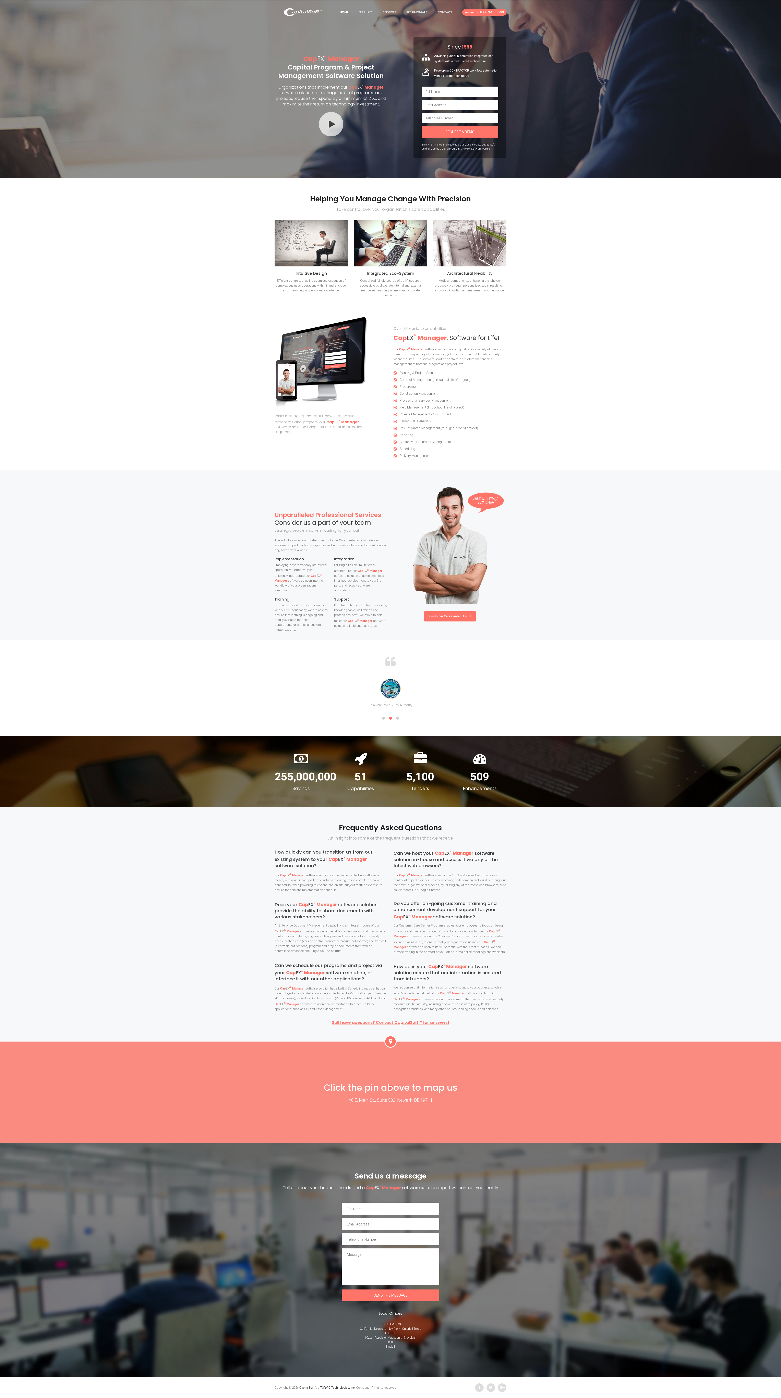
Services (389, 12)
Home (344, 12)
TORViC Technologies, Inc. (337, 1387)
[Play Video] (331, 124)
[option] (390, 693)
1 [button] (383, 718)
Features (366, 12)
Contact (444, 12)
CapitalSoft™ (307, 1387)
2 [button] (390, 718)
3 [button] (397, 718)
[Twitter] (490, 1387)
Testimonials (416, 12)
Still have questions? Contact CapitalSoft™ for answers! (390, 1022)
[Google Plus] (502, 1387)
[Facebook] (479, 1387)
